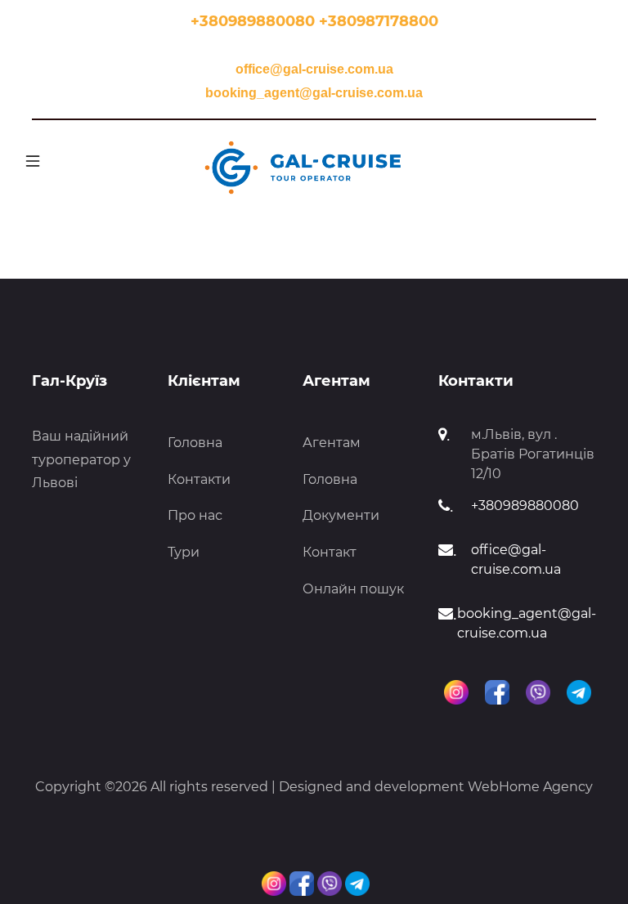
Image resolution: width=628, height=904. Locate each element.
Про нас (195, 515)
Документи (341, 515)
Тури (184, 552)
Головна (195, 442)
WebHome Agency (530, 786)
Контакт (330, 552)
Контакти (199, 479)
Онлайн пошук (353, 589)
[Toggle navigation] (28, 161)
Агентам (332, 442)
